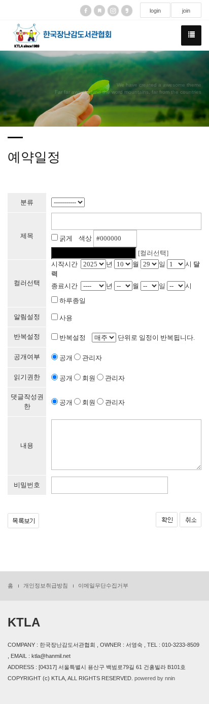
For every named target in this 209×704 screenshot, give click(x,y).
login (155, 11)
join (186, 11)
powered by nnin (154, 678)
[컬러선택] (153, 253)
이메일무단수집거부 (103, 585)
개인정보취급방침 (45, 585)
